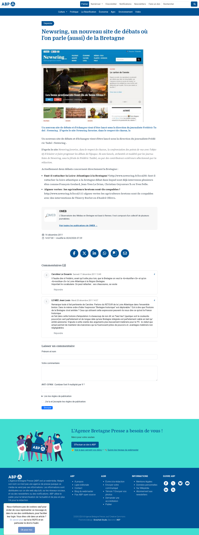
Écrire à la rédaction (114, 481)
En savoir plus (16, 519)
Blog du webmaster (84, 491)
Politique (74, 12)
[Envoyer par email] (125, 253)
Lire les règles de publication (57, 396)
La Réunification (88, 12)
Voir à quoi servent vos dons (88, 450)
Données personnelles (146, 485)
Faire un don (154, 4)
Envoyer (47, 407)
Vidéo (138, 12)
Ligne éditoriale (82, 485)
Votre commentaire (51, 363)
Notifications (125, 4)
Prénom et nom (49, 351)
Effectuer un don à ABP (85, 444)
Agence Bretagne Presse (95, 517)
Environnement (126, 12)
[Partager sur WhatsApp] (105, 253)
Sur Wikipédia (142, 488)
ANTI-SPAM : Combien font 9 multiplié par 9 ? (63, 384)
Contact (78, 488)
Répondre (58, 289)
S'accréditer (111, 4)
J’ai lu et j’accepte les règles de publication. (65, 401)
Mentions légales (144, 481)
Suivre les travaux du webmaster (123, 450)
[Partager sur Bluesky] (115, 253)
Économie (103, 12)
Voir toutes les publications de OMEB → (78, 225)
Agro (113, 12)
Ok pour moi (26, 530)
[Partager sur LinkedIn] (94, 253)
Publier (84, 4)
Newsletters (140, 4)
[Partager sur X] (84, 253)
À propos (79, 481)
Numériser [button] (96, 4)
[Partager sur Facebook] (74, 253)
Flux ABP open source (85, 494)
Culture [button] (61, 12)
